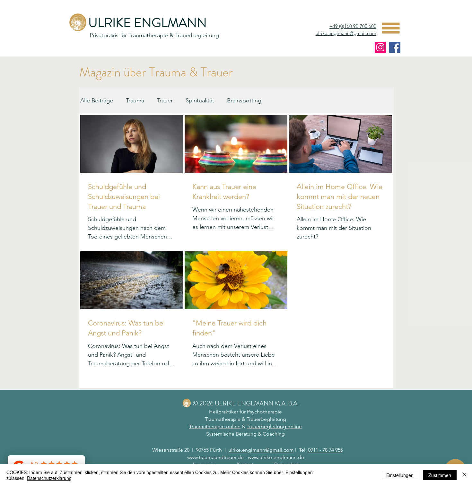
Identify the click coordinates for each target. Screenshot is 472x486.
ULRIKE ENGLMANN (147, 22)
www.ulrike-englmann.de (276, 457)
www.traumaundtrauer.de (215, 457)
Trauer (165, 100)
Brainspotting (244, 100)
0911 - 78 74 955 (325, 450)
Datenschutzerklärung (49, 478)
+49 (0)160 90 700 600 (352, 26)
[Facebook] (394, 47)
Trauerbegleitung (266, 419)
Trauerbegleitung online (274, 426)
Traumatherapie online (214, 426)
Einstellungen (400, 475)
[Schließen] (464, 475)
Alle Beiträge (96, 100)
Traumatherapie (222, 419)
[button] (390, 28)
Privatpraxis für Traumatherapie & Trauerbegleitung (154, 35)
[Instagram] (380, 47)
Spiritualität (200, 100)
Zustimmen (439, 475)
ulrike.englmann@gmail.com (346, 33)
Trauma (135, 100)
